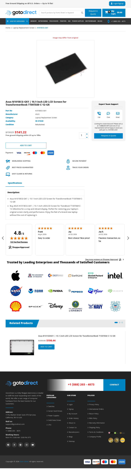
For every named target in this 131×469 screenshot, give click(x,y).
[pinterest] (20, 444)
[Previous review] (3, 238)
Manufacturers (74, 432)
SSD (69, 21)
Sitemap (72, 441)
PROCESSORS (53, 21)
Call (99, 117)
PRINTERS (63, 21)
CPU (49, 425)
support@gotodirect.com (15, 424)
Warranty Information (97, 423)
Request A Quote (93, 13)
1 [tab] (116, 323)
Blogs (71, 437)
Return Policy (94, 414)
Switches (51, 406)
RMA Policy (93, 418)
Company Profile (95, 437)
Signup (71, 409)
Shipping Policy (94, 428)
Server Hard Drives (55, 411)
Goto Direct (24, 461)
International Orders (96, 409)
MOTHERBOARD (90, 21)
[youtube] (32, 444)
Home (8, 28)
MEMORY (33, 21)
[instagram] (26, 444)
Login (71, 405)
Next (127, 345)
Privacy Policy (94, 405)
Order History (74, 418)
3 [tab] (123, 323)
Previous (3, 345)
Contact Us (73, 428)
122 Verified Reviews (19, 242)
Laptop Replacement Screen (24, 28)
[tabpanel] (65, 347)
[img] (19, 238)
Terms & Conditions (96, 432)
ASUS (37, 114)
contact (114, 385)
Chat (108, 117)
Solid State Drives (54, 420)
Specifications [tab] (15, 183)
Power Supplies (53, 416)
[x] (14, 444)
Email (117, 117)
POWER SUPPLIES (78, 21)
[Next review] (128, 238)
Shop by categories (17, 21)
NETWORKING (43, 21)
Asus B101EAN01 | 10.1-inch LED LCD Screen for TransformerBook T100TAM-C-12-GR (76, 336)
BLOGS (100, 21)
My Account (73, 414)
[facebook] (8, 444)
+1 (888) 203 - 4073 (118, 22)
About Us (72, 423)
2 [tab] (120, 323)
